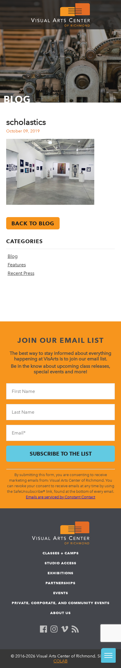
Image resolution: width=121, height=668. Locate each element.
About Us (60, 613)
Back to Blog (32, 223)
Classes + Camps (61, 553)
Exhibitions (60, 573)
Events (60, 593)
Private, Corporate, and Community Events (61, 603)
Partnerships (60, 583)
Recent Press (21, 273)
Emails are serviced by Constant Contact (60, 497)
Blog (13, 256)
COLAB (60, 661)
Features (17, 264)
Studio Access (60, 563)
